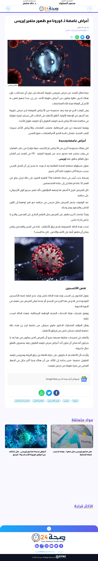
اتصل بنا (37, 552)
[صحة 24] (49, 9)
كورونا (75, 401)
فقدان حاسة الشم (22, 401)
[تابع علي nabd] (42, 546)
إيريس (62, 159)
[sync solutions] (61, 557)
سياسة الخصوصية (49, 552)
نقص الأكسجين (53, 401)
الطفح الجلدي (38, 401)
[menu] (89, 8)
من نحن (60, 552)
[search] (8, 8)
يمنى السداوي (81, 27)
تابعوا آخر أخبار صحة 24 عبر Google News (62, 379)
